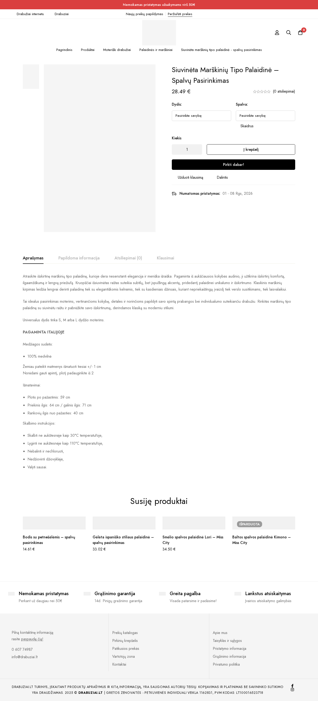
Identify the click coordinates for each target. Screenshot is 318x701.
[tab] (33, 258)
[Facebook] (292, 686)
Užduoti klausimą (190, 177)
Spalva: (242, 104)
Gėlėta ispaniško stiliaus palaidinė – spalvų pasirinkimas (123, 539)
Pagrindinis (64, 49)
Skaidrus (247, 126)
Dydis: (177, 104)
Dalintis (222, 177)
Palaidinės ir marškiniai (156, 49)
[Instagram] (292, 689)
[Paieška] (288, 32)
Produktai (88, 49)
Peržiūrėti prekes (180, 14)
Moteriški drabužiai (117, 49)
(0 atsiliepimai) (284, 91)
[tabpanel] (159, 373)
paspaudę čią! (32, 639)
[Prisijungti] (277, 32)
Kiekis (176, 138)
